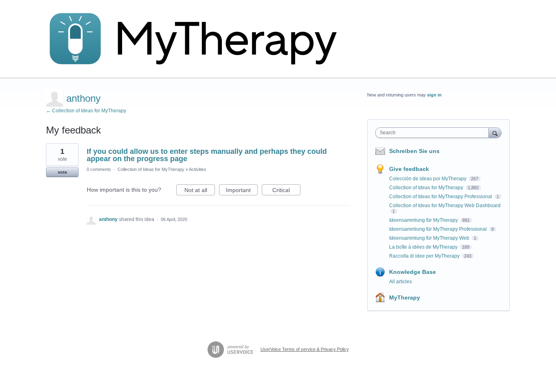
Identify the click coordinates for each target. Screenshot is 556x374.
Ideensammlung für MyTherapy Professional (438, 229)
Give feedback (409, 169)
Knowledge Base (412, 272)
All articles (400, 281)
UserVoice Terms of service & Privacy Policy (304, 349)
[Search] (494, 132)
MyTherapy (404, 297)
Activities (197, 169)
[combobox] (434, 133)
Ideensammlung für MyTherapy (424, 220)
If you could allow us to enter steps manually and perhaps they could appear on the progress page (207, 155)
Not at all (199, 191)
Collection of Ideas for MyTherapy (151, 169)
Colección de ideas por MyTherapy (428, 179)
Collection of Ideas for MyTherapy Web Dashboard (445, 205)
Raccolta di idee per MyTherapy (425, 256)
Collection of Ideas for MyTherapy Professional (441, 196)
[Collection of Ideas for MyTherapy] (198, 39)
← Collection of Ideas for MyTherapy (86, 111)
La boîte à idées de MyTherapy (424, 247)
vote (62, 172)
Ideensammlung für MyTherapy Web (430, 238)
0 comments (99, 169)
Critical (286, 191)
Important (242, 191)
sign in (434, 94)
